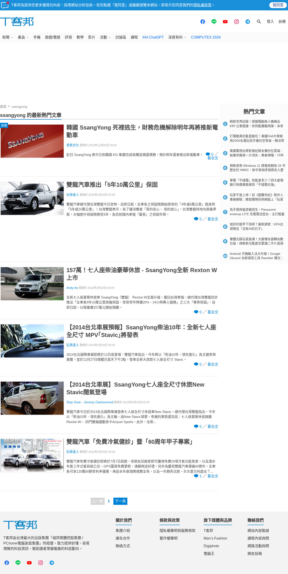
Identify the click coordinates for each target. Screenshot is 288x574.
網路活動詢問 (258, 546)
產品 (21, 37)
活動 (103, 37)
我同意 (278, 5)
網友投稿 (255, 554)
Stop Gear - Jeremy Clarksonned (89, 402)
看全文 (212, 158)
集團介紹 (123, 531)
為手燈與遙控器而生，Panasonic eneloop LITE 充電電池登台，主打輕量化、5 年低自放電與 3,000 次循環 (257, 214)
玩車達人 (72, 194)
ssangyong (19, 106)
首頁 (3, 106)
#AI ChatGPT (153, 37)
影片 (91, 37)
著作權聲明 (169, 538)
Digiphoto (211, 546)
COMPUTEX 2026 (206, 37)
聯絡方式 (123, 546)
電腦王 (209, 554)
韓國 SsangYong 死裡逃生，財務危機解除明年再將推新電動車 (142, 131)
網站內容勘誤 (258, 531)
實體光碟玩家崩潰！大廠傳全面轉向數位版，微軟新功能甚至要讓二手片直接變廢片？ (256, 243)
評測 (68, 37)
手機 (36, 37)
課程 (134, 37)
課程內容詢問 (258, 538)
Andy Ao (72, 287)
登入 (270, 21)
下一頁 (120, 501)
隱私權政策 (203, 5)
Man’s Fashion (215, 538)
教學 (80, 37)
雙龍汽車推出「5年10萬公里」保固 (112, 184)
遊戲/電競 (52, 37)
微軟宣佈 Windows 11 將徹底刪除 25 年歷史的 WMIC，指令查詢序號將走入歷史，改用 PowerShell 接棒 (258, 170)
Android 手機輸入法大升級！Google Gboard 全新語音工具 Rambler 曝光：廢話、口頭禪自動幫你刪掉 (257, 258)
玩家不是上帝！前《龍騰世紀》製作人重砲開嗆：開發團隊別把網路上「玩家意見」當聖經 (256, 199)
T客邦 (208, 531)
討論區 (120, 37)
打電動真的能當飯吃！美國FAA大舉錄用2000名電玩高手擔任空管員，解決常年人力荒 (257, 140)
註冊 (282, 21)
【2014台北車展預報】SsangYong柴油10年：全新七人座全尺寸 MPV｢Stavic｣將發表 (141, 331)
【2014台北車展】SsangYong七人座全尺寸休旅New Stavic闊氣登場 (135, 388)
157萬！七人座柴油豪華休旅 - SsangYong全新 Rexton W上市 (141, 274)
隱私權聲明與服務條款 (178, 531)
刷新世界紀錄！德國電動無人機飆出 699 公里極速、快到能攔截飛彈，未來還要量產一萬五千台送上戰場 (256, 126)
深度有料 (175, 37)
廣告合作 (123, 538)
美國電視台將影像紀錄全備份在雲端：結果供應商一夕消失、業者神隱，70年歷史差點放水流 (257, 155)
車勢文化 (72, 145)
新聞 (5, 37)
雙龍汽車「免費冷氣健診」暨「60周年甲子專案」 (131, 441)
